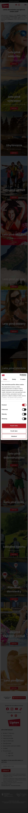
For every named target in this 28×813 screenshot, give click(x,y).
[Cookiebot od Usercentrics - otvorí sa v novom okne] (20, 375)
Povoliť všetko (14, 425)
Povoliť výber (14, 431)
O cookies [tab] (23, 379)
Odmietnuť (14, 436)
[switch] (24, 409)
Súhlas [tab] (5, 379)
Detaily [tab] (14, 379)
